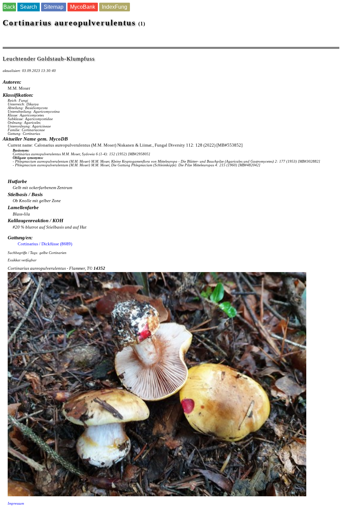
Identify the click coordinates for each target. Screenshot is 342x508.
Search (28, 7)
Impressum (16, 503)
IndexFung (114, 7)
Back (9, 7)
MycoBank (82, 7)
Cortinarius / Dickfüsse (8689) (45, 243)
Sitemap (53, 7)
